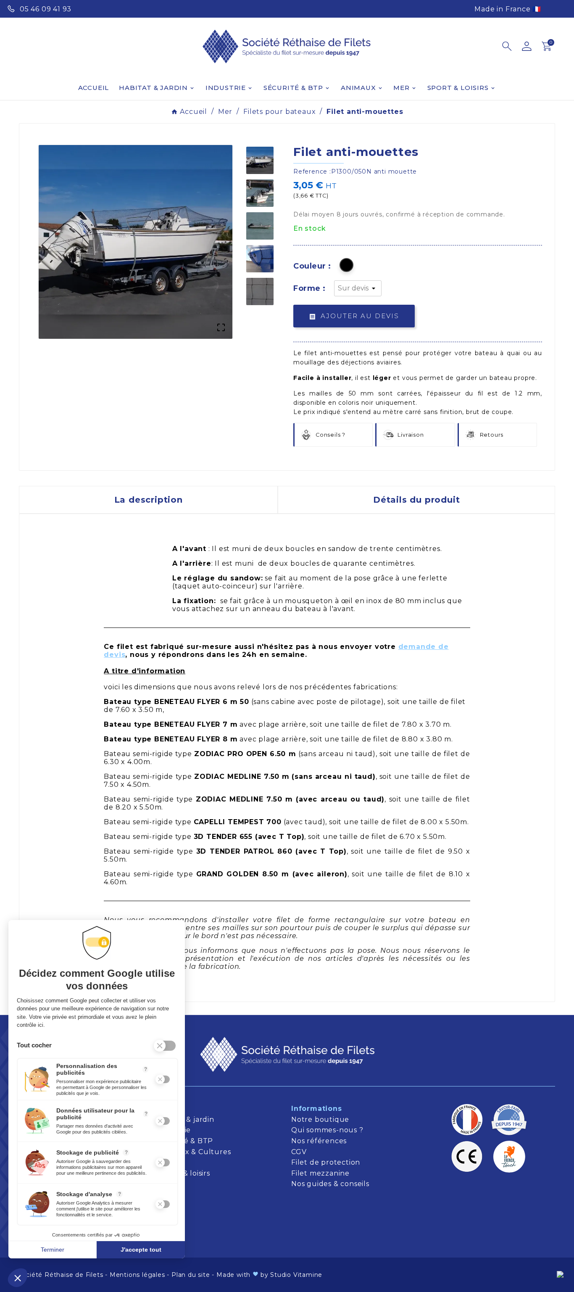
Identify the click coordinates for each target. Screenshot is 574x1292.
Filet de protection (325, 1162)
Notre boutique (320, 1119)
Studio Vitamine (296, 1275)
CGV (298, 1152)
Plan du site (190, 1275)
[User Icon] (527, 46)
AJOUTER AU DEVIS (354, 316)
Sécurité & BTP (186, 1141)
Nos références (319, 1141)
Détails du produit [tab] (416, 500)
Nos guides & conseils (331, 1184)
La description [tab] (148, 500)
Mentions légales (137, 1275)
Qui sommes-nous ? (327, 1130)
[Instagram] (560, 8)
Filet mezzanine (320, 1173)
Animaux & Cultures (194, 1152)
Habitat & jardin (186, 1119)
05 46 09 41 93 (45, 9)
